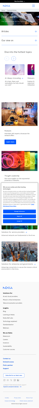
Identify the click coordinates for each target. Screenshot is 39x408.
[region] (19, 204)
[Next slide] (13, 58)
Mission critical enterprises (11, 300)
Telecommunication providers (12, 303)
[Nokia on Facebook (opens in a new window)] (15, 380)
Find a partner (8, 365)
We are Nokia (7, 333)
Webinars (6, 328)
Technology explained (10, 321)
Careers (5, 339)
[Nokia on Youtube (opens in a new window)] (8, 380)
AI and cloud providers (10, 296)
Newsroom (6, 336)
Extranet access (8, 362)
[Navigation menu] (34, 6)
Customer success (9, 349)
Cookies (7, 397)
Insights (6, 308)
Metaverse (31, 78)
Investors (6, 343)
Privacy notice (17, 397)
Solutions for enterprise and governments (17, 264)
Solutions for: (7, 293)
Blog (4, 311)
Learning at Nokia (8, 315)
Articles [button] (5, 31)
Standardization (8, 324)
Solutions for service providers (13, 232)
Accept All (19, 221)
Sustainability (7, 346)
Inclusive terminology (10, 401)
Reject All (19, 216)
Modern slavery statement (26, 401)
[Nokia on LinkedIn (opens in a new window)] (18, 380)
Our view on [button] (7, 40)
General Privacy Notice (11, 206)
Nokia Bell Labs (8, 318)
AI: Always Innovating (13, 78)
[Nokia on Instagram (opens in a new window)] (4, 380)
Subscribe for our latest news (14, 375)
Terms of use (29, 397)
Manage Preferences (19, 211)
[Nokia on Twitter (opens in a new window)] (11, 380)
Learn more (10, 142)
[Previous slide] (7, 58)
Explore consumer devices (11, 387)
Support (6, 368)
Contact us (7, 359)
